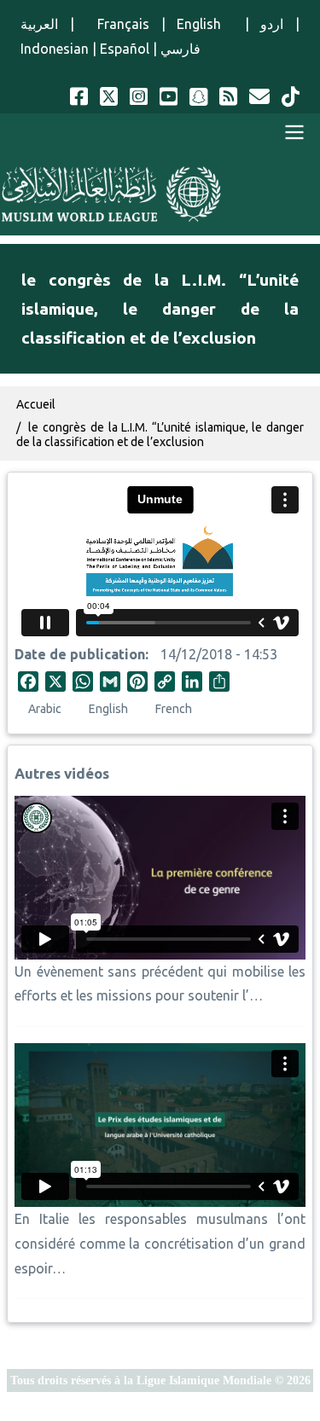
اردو (271, 24)
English (205, 24)
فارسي (180, 48)
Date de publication (80, 654)
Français (117, 24)
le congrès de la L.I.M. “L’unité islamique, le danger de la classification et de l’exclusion (160, 434)
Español (124, 48)
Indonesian (54, 48)
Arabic (44, 709)
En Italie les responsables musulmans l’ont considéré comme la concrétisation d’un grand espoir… (160, 1243)
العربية (39, 24)
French (173, 709)
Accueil (35, 404)
